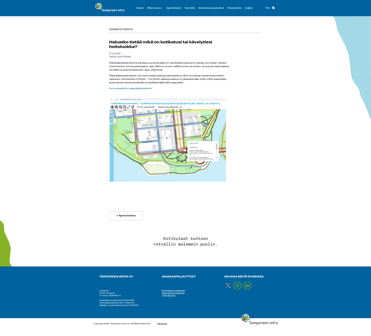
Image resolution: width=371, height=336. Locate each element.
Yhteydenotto (234, 8)
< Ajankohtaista (126, 216)
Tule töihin (189, 8)
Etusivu (140, 8)
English (248, 8)
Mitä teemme (154, 8)
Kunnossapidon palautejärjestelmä (130, 88)
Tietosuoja (162, 324)
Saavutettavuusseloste (173, 293)
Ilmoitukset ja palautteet (211, 8)
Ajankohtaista (174, 8)
